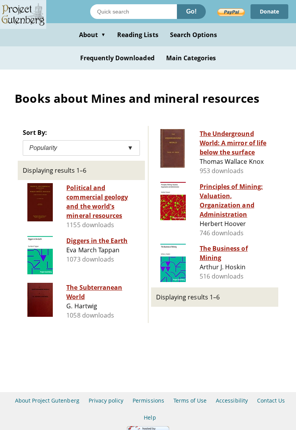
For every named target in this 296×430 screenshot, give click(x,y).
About (92, 35)
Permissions (148, 400)
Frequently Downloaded (117, 58)
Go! (191, 11)
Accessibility (232, 400)
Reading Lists (137, 35)
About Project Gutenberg (47, 400)
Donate (269, 11)
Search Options (193, 35)
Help (150, 417)
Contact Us (271, 400)
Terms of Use (190, 400)
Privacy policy (106, 400)
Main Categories (191, 58)
